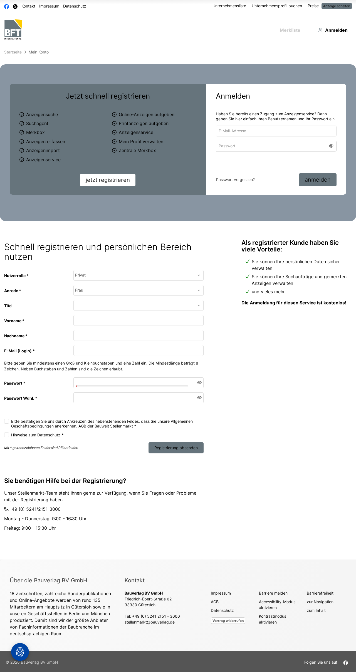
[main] (178, 305)
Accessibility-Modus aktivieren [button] (277, 608)
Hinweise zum (37, 438)
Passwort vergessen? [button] (235, 179)
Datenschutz (74, 6)
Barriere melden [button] (273, 597)
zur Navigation (320, 605)
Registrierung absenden (176, 451)
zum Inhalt (316, 614)
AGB (215, 605)
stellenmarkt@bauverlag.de (150, 626)
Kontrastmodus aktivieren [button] (272, 623)
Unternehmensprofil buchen (277, 6)
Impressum (49, 6)
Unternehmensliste (229, 6)
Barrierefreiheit (320, 597)
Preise (313, 6)
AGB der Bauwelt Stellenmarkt (105, 429)
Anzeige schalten (336, 6)
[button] (331, 147)
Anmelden (336, 30)
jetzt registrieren (108, 180)
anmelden (318, 179)
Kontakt (28, 6)
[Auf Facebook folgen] (345, 666)
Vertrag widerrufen (228, 625)
